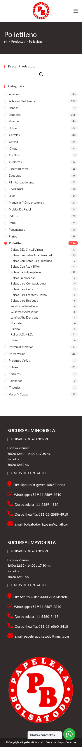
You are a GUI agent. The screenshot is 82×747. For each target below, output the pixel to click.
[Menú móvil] (75, 11)
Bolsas (13, 128)
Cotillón (14, 155)
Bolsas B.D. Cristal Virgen (27, 249)
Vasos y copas (18, 394)
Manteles (17, 323)
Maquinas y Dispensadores (26, 202)
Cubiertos (15, 162)
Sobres (13, 367)
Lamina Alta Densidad (24, 317)
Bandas (13, 108)
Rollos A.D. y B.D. (22, 334)
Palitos (13, 216)
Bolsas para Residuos (24, 300)
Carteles (14, 135)
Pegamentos (17, 229)
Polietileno (36, 41)
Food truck (16, 189)
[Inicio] (5, 41)
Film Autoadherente (21, 182)
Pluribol (16, 329)
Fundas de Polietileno (24, 306)
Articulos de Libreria (22, 101)
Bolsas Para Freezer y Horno (29, 295)
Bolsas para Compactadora (28, 283)
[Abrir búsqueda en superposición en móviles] (41, 74)
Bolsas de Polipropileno (26, 272)
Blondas (14, 121)
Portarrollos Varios (21, 347)
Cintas (13, 148)
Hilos (12, 196)
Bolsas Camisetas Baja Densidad (31, 261)
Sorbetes (15, 374)
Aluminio (14, 94)
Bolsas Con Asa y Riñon (25, 266)
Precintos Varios (19, 360)
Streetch (16, 340)
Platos (13, 236)
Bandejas (15, 114)
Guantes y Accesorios (24, 312)
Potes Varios (17, 353)
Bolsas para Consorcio (25, 289)
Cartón (13, 141)
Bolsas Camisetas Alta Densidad (31, 255)
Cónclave (70, 742)
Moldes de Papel (20, 209)
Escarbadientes (18, 168)
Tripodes (15, 387)
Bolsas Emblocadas (23, 278)
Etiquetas (15, 175)
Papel (12, 223)
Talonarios (15, 381)
